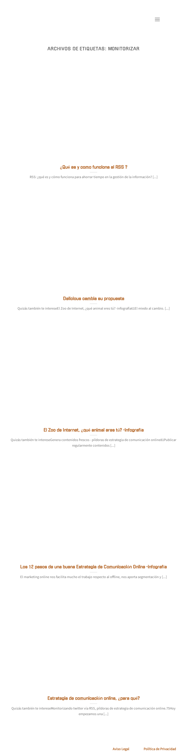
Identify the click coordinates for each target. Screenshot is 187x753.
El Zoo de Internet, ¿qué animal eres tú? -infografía (94, 430)
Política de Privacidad (160, 749)
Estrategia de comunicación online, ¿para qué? (93, 698)
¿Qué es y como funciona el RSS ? (93, 167)
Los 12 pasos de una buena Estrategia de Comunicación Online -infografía (93, 567)
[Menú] (157, 19)
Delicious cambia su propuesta (93, 299)
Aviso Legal (121, 749)
